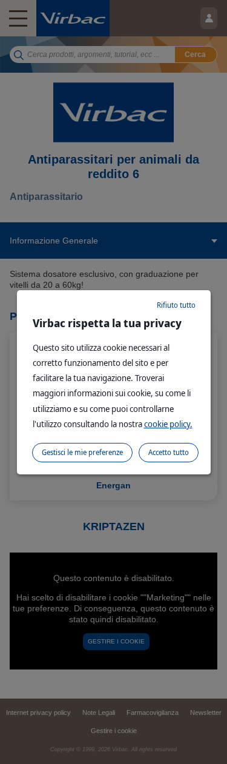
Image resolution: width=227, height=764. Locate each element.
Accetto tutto (168, 452)
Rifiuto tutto (176, 305)
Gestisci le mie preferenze (82, 452)
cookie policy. (168, 424)
